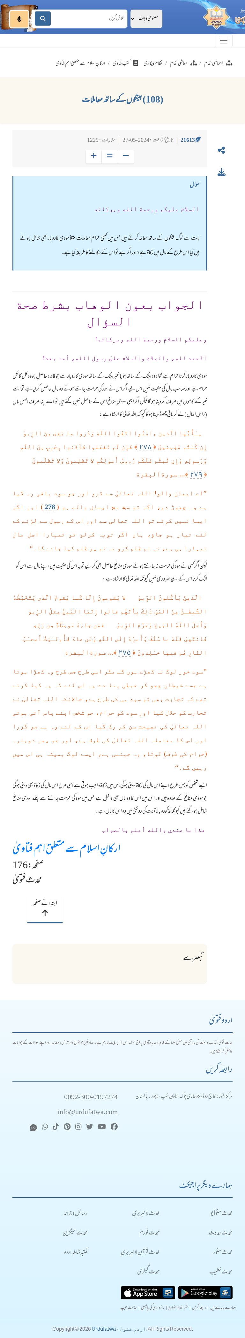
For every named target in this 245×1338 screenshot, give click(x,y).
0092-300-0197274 (91, 1097)
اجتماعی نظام (213, 64)
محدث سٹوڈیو (221, 1214)
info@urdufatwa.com (88, 1112)
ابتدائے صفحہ (45, 904)
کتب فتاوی (121, 64)
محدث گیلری (148, 1272)
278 (50, 507)
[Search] (43, 18)
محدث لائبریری (146, 1214)
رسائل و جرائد (75, 1214)
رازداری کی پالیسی (152, 1308)
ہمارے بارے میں (223, 1308)
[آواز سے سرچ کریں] (19, 19)
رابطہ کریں (199, 1308)
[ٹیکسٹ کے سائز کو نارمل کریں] (109, 156)
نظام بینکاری (153, 64)
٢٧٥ (124, 652)
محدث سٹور (223, 1253)
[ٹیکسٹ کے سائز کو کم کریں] (126, 156)
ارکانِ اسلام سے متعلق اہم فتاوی (80, 64)
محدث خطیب (221, 1272)
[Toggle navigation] (224, 40)
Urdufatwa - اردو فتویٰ (119, 1329)
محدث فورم (149, 1233)
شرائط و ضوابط (178, 1308)
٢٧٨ (145, 447)
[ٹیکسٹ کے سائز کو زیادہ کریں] (93, 156)
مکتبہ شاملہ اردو (75, 1253)
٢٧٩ (196, 474)
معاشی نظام (178, 64)
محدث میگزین (75, 1233)
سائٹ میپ (128, 1308)
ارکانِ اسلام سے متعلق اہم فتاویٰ (66, 850)
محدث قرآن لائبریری (140, 1253)
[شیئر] (221, 151)
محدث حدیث (221, 1233)
